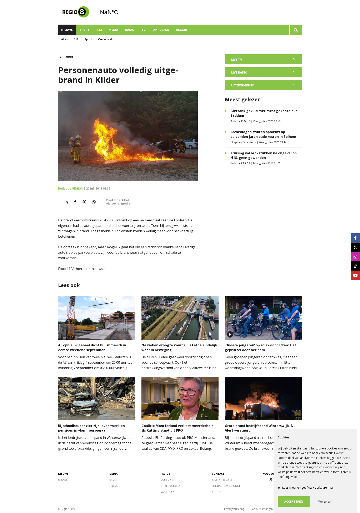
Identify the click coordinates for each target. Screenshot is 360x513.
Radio (129, 30)
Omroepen (160, 30)
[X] (270, 479)
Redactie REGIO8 (70, 188)
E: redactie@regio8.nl (226, 486)
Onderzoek (105, 39)
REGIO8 (181, 30)
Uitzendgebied (170, 486)
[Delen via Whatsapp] (94, 202)
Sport (85, 30)
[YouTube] (355, 275)
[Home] (76, 12)
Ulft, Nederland (120, 12)
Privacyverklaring (234, 509)
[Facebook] (264, 479)
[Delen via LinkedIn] (66, 202)
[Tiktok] (355, 266)
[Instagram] (355, 256)
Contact (218, 492)
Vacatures (167, 492)
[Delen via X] (84, 202)
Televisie (114, 486)
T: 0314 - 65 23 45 (222, 479)
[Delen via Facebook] (75, 202)
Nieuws (67, 30)
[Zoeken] (295, 30)
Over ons (167, 479)
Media (113, 30)
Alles (64, 39)
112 (99, 30)
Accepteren (293, 501)
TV (143, 30)
